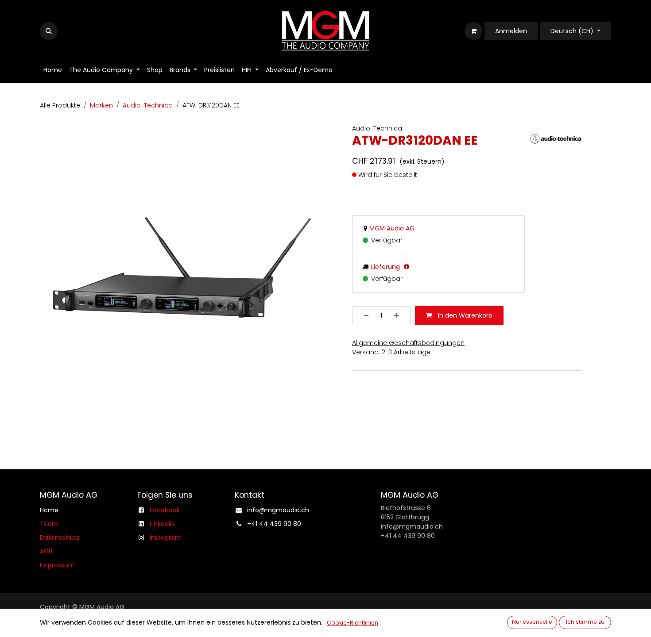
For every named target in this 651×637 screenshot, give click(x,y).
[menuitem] (53, 70)
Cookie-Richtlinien (352, 622)
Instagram (166, 537)
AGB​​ (46, 551)
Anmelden (511, 31)
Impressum (57, 564)
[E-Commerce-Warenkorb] (473, 31)
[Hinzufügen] (399, 316)
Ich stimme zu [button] (585, 621)
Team (49, 523)
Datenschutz (60, 537)
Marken (101, 105)
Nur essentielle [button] (532, 621)
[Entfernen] (363, 316)
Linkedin (162, 523)
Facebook (165, 510)
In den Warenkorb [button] (464, 315)
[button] (49, 31)
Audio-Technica (148, 105)
